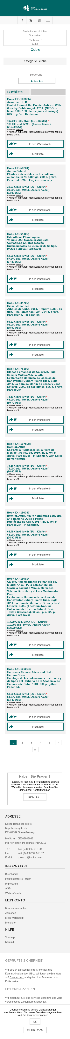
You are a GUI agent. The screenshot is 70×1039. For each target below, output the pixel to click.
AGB (8, 888)
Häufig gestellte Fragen (18, 878)
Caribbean (34, 40)
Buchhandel (11, 874)
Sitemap (10, 937)
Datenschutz (17, 977)
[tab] (35, 61)
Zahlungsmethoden (31, 1001)
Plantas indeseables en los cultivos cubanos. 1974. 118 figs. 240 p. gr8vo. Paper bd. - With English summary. (32, 177)
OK (35, 1021)
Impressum (11, 883)
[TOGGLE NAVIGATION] (48, 20)
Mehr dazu (35, 1029)
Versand (19, 129)
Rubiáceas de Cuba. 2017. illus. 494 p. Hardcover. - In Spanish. (32, 523)
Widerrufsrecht (13, 893)
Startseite (34, 35)
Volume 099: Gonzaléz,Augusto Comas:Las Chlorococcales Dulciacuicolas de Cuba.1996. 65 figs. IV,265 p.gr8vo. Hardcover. (32, 244)
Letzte (35, 749)
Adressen (10, 912)
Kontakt (34, 797)
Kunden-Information (16, 908)
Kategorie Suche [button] (35, 61)
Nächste (58, 742)
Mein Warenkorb (30, 20)
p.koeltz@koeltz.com (30, 857)
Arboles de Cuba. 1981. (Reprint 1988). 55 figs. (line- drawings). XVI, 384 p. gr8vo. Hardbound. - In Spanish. (34, 312)
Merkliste (10, 922)
